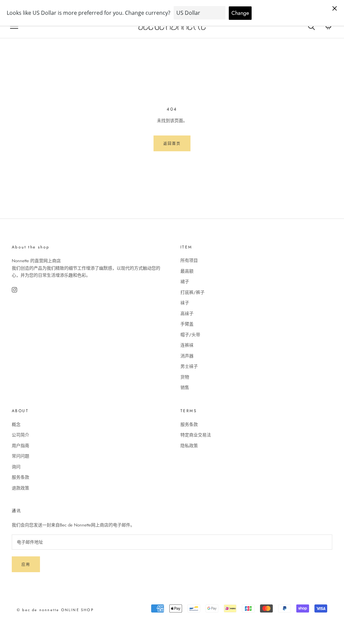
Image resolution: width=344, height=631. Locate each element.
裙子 (184, 281)
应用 (26, 564)
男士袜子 (189, 366)
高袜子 (187, 313)
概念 (16, 424)
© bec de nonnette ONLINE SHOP (55, 610)
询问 (16, 467)
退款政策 (20, 488)
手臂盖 (187, 324)
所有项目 (189, 260)
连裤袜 (187, 345)
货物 (184, 377)
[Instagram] (15, 289)
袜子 (184, 303)
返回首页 (172, 143)
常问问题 (20, 456)
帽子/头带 (190, 334)
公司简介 (20, 435)
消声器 (187, 356)
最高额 (187, 271)
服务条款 (20, 477)
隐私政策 (189, 445)
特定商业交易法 (195, 435)
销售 (184, 387)
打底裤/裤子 (192, 292)
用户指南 (20, 445)
